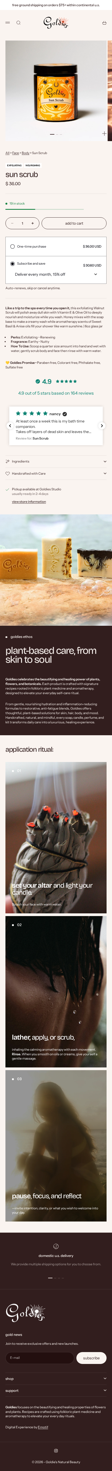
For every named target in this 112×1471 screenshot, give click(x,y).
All (7, 153)
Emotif (43, 1427)
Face (15, 153)
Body (25, 153)
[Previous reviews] (10, 425)
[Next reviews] (101, 425)
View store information (29, 502)
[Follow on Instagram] (56, 1451)
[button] (56, 426)
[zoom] (104, 133)
